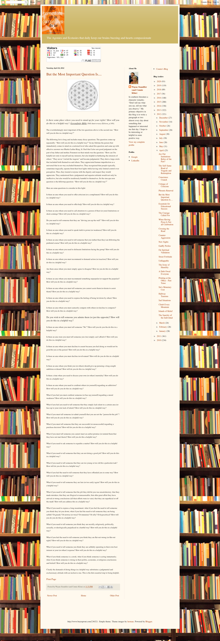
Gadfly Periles (165, 245)
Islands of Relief (166, 311)
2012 (159, 114)
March (162, 322)
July (161, 138)
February (163, 326)
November (164, 121)
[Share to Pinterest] (111, 587)
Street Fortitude (165, 256)
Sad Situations (165, 300)
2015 (159, 101)
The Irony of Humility (164, 266)
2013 (159, 110)
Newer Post (52, 595)
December (163, 117)
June (161, 142)
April (161, 150)
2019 (159, 85)
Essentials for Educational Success (165, 206)
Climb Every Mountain (164, 305)
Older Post (114, 595)
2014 (159, 105)
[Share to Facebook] (108, 587)
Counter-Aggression (164, 236)
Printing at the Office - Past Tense (165, 280)
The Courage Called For (164, 214)
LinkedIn (135, 160)
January (162, 331)
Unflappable (164, 260)
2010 (159, 340)
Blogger (148, 621)
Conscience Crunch (163, 178)
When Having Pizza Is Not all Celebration (166, 222)
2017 (159, 93)
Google (134, 156)
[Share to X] (105, 587)
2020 (159, 81)
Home (83, 595)
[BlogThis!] (102, 587)
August (162, 134)
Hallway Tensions (163, 295)
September (164, 129)
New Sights (163, 241)
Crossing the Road (164, 230)
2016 (159, 97)
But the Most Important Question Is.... (74, 74)
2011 (159, 336)
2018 (159, 89)
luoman (130, 621)
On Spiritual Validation (164, 251)
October (163, 125)
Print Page (51, 579)
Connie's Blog (162, 68)
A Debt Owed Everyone (164, 272)
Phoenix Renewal (166, 190)
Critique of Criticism (164, 185)
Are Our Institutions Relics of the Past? (165, 157)
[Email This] (100, 587)
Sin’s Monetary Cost (165, 288)
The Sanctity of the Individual (166, 316)
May (161, 146)
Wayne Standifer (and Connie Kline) (139, 89)
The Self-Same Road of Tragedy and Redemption (165, 169)
